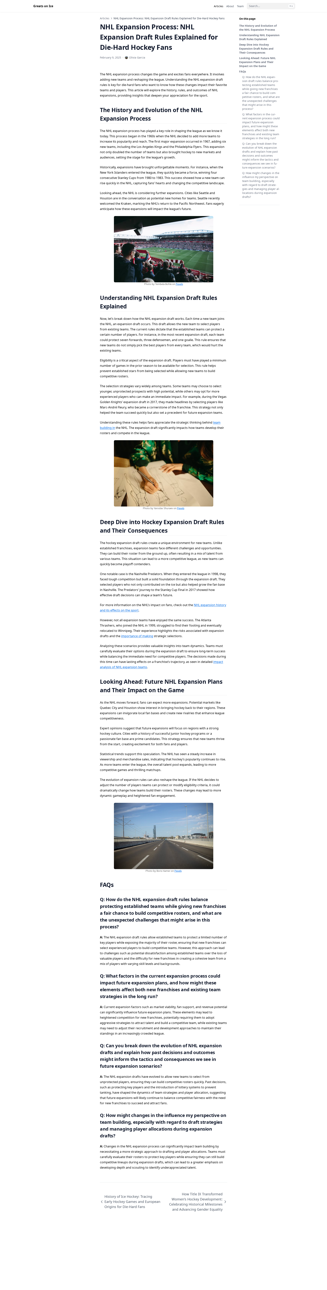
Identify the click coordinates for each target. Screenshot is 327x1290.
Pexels (179, 284)
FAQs (242, 71)
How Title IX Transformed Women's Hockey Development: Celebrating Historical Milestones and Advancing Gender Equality (196, 1202)
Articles (104, 18)
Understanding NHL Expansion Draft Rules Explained (259, 37)
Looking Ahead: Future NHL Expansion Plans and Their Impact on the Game (257, 62)
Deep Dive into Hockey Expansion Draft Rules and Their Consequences (256, 48)
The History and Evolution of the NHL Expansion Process (258, 27)
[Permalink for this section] (155, 118)
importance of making (137, 636)
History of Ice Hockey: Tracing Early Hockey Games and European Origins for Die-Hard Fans (132, 1201)
